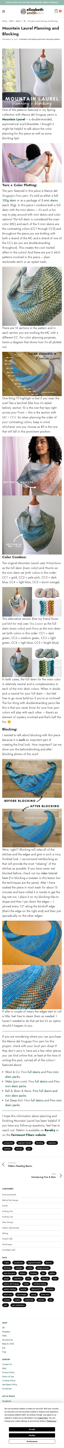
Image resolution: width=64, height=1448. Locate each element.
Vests (4, 1335)
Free (4, 1351)
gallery (52, 1273)
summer (7, 1300)
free (43, 1273)
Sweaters (6, 1331)
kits (36, 1278)
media (26, 1284)
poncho (23, 1289)
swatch (17, 1300)
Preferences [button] (51, 1421)
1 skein (6, 1262)
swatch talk (29, 1300)
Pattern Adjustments (10, 1227)
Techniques (7, 1244)
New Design (54, 39)
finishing (34, 1273)
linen (55, 1278)
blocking (39, 1143)
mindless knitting (40, 1284)
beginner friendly (24, 1143)
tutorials (19, 1148)
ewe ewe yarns (9, 1273)
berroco (49, 1262)
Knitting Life (7, 1211)
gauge (6, 1278)
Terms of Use (8, 1376)
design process (43, 1268)
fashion (22, 1273)
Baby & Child (8, 1343)
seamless (7, 1148)
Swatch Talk (7, 1238)
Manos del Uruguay (11, 1284)
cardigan (19, 1268)
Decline (32, 1435)
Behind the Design (29, 39)
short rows (8, 1294)
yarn (29, 1148)
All (3, 1327)
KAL (28, 1278)
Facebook (6, 1401)
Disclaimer (7, 1388)
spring (33, 1294)
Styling (5, 1233)
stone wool (45, 1294)
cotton (29, 1268)
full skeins (34, 1072)
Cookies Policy (8, 1380)
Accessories (7, 1339)
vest (50, 1300)
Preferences (32, 1441)
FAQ (4, 1368)
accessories (8, 1143)
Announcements (9, 1194)
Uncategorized (8, 1249)
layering (45, 1278)
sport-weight (21, 1294)
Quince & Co (37, 1289)
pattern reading (10, 1289)
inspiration (52, 1143)
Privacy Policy (8, 1372)
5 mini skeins (49, 200)
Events (5, 1205)
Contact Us (7, 1364)
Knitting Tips (43, 39)
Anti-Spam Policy (9, 1384)
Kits (3, 1347)
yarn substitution (18, 1305)
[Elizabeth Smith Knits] (32, 11)
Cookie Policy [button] (42, 1418)
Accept (32, 1429)
